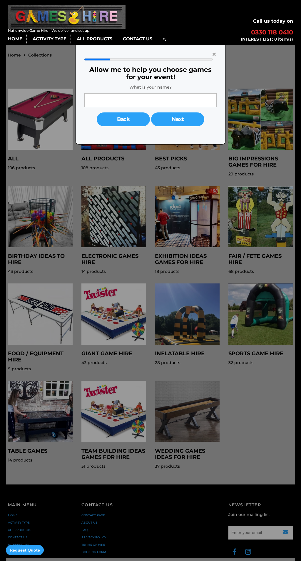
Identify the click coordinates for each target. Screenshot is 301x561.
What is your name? (150, 87)
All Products (95, 39)
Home (15, 39)
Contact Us (138, 39)
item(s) (267, 39)
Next (178, 119)
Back (123, 119)
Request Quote (25, 550)
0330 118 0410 (272, 32)
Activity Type (49, 39)
